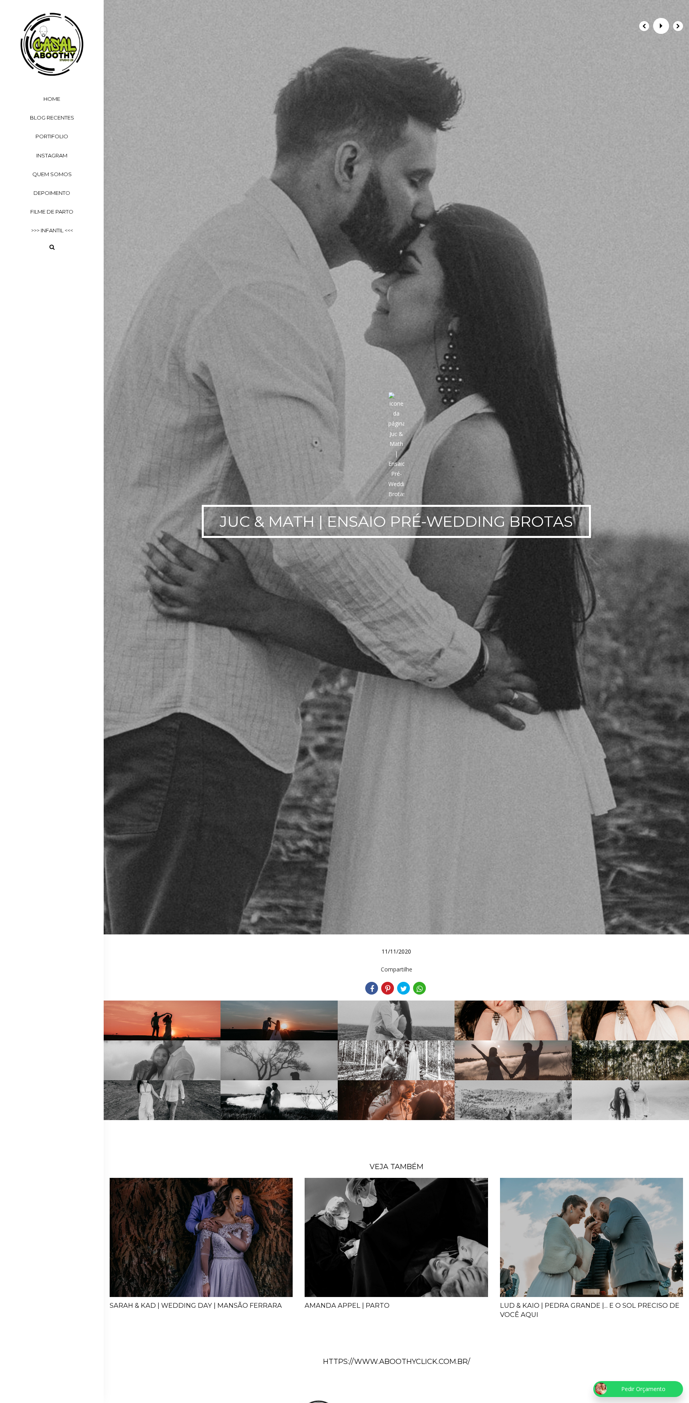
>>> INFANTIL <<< (52, 230)
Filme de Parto (51, 211)
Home (51, 99)
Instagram (51, 155)
